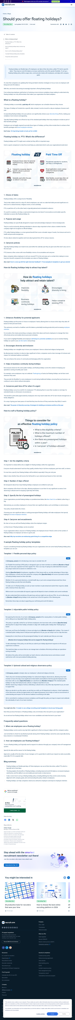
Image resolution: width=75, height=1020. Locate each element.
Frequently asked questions (11, 56)
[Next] (68, 877)
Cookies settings (40, 1013)
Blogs (9, 13)
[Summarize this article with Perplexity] (71, 24)
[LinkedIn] (6, 927)
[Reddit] (13, 927)
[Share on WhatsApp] (17, 820)
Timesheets (42, 927)
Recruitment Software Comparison (10, 968)
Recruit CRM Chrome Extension (11, 941)
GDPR (40, 965)
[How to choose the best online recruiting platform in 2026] (51, 890)
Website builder (43, 930)
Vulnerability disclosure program (47, 975)
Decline (64, 1013)
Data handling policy (44, 963)
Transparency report (44, 973)
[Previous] (64, 877)
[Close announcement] (71, 1)
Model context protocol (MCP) (46, 942)
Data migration (42, 936)
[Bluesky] (17, 927)
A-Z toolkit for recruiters (8, 955)
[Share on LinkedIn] (9, 820)
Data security (42, 960)
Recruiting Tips (8, 24)
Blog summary (8, 59)
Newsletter (5, 977)
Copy (68, 558)
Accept (52, 1013)
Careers (4, 992)
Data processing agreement (46, 958)
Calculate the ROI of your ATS (9, 975)
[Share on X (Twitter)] (13, 820)
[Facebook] (2, 927)
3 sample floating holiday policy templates (15, 53)
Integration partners (44, 944)
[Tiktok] (15, 927)
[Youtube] (9, 927)
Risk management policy (45, 970)
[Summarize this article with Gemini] (66, 24)
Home (5, 13)
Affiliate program (6, 990)
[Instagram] (11, 927)
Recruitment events (7, 960)
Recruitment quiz (6, 965)
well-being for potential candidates (41, 339)
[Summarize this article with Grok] (68, 24)
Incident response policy (45, 968)
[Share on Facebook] (5, 820)
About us (4, 987)
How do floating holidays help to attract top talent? (15, 47)
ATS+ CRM (41, 924)
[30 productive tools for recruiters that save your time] (19, 890)
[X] (4, 927)
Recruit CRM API (43, 939)
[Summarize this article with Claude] (63, 24)
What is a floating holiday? (11, 39)
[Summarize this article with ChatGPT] (61, 24)
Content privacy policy (44, 955)
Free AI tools (5, 958)
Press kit (4, 995)
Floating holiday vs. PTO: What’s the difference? (13, 42)
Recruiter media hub (7, 963)
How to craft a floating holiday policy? (13, 51)
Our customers (5, 980)
